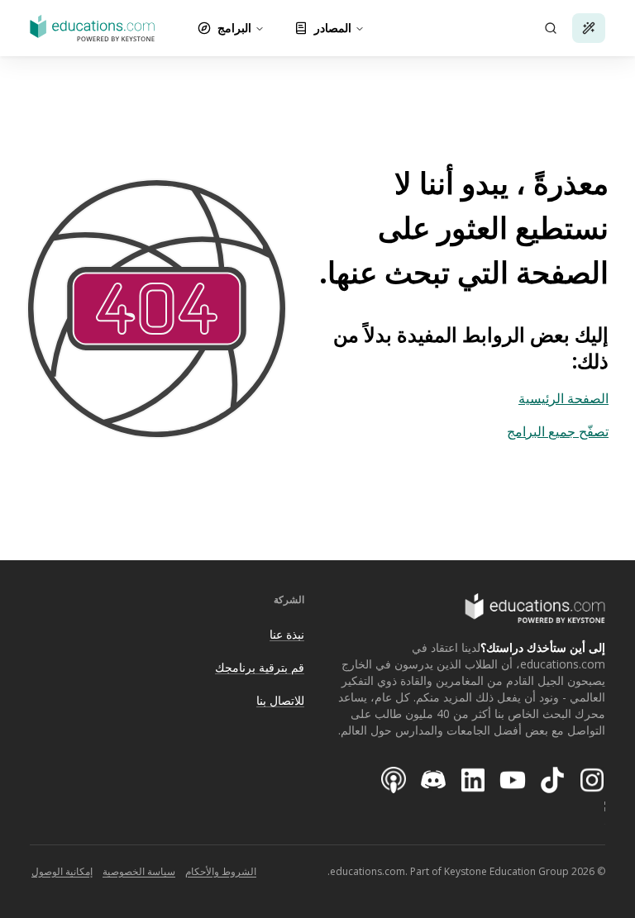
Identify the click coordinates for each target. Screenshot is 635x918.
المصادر (332, 28)
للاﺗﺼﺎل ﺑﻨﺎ (280, 700)
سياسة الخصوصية (139, 871)
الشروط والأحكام (220, 871)
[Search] (551, 28)
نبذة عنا (287, 634)
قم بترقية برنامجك (259, 667)
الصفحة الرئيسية (563, 398)
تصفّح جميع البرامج (558, 431)
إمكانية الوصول (62, 871)
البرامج (234, 28)
